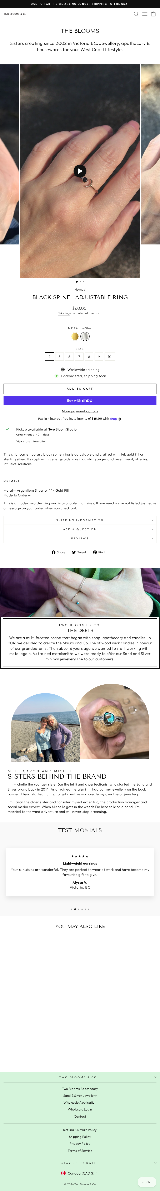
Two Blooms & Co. (79, 1077)
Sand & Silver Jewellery (80, 1096)
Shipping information (80, 520)
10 (110, 356)
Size (80, 348)
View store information (31, 441)
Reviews (80, 538)
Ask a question (80, 529)
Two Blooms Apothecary (80, 1089)
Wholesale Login (80, 1109)
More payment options (80, 411)
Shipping (64, 313)
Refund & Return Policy (80, 1130)
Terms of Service (80, 1151)
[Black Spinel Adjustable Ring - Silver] (35, 1057)
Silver (85, 336)
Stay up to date (79, 1163)
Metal (80, 328)
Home (79, 289)
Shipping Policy (80, 1137)
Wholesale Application (80, 1102)
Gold (75, 336)
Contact (80, 1116)
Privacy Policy (80, 1144)
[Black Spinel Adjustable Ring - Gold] (30, 1057)
